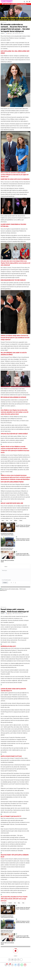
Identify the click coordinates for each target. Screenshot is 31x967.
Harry (3, 520)
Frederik (10, 902)
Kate (7, 520)
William (15, 520)
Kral (11, 520)
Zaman (20, 520)
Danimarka (4, 902)
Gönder (5, 582)
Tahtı (23, 902)
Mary (19, 902)
